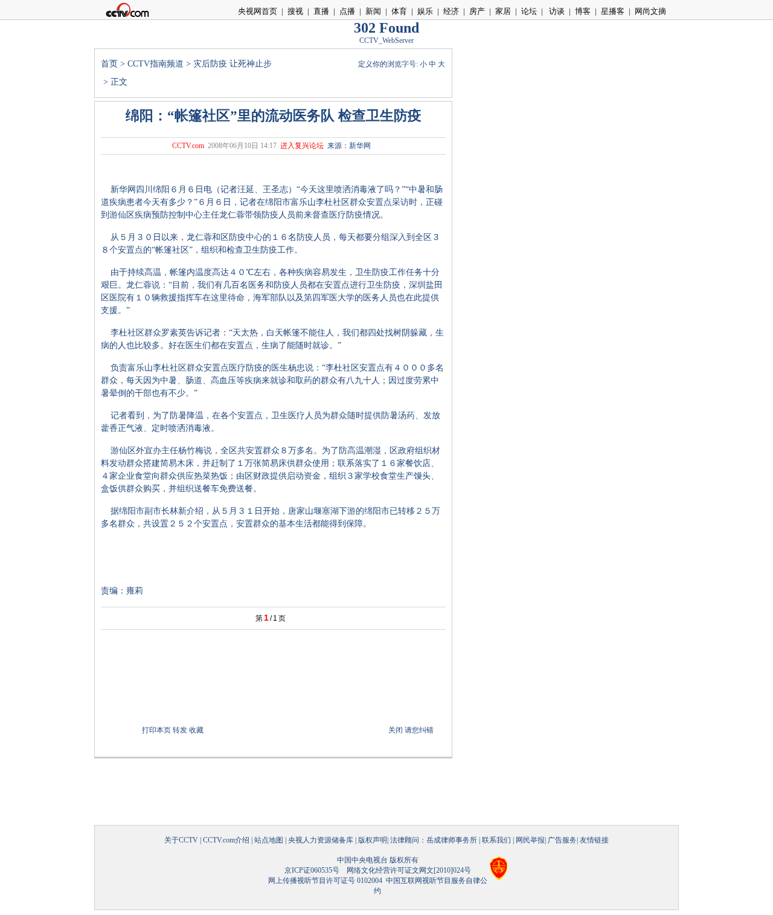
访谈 (556, 11)
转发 (180, 730)
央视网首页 (257, 11)
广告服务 (562, 840)
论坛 (529, 11)
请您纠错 (419, 730)
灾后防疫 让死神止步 (232, 63)
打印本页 (156, 730)
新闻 (373, 11)
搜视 (295, 11)
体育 (399, 11)
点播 (347, 11)
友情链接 (594, 840)
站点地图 (268, 840)
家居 (503, 11)
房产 (477, 11)
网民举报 (530, 840)
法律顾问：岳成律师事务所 (433, 840)
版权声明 (372, 840)
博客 (583, 11)
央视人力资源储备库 (320, 840)
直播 (321, 11)
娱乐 (425, 11)
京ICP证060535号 (311, 870)
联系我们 (496, 840)
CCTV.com (188, 145)
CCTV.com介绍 (226, 840)
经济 (451, 11)
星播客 (612, 11)
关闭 (395, 730)
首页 (109, 63)
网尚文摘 (650, 11)
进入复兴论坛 (302, 145)
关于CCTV (181, 840)
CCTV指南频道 (155, 63)
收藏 (196, 730)
